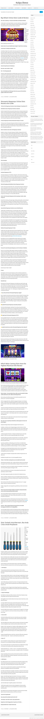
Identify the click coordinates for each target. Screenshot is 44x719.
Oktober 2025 (32, 34)
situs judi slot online (13, 96)
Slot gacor (32, 162)
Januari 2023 (32, 96)
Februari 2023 (32, 94)
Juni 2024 (32, 64)
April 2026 (32, 23)
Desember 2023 (33, 75)
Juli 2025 (31, 40)
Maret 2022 (32, 109)
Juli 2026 (31, 19)
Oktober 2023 (32, 79)
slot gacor (22, 57)
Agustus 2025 (32, 38)
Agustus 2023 (32, 83)
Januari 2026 (32, 29)
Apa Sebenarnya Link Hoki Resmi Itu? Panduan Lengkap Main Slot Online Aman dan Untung (36, 124)
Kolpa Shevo (22, 2)
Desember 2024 (33, 53)
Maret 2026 (32, 25)
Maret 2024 (32, 70)
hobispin (26, 500)
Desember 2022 (33, 98)
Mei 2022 (31, 105)
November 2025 (33, 32)
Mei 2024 (31, 66)
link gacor (32, 156)
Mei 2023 (31, 88)
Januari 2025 (32, 51)
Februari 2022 (32, 111)
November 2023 (33, 77)
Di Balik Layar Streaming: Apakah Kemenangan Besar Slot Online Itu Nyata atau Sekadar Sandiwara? (36, 133)
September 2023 (33, 81)
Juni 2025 (32, 42)
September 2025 (33, 36)
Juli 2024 (31, 62)
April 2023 (32, 90)
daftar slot (26, 546)
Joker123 (32, 153)
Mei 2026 (31, 21)
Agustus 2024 (32, 60)
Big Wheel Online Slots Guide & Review (15, 18)
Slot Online (6, 96)
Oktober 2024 (32, 57)
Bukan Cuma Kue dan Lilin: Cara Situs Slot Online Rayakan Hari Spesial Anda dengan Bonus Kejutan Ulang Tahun (36, 137)
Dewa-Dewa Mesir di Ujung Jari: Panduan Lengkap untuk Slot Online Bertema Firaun (36, 129)
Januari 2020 (32, 113)
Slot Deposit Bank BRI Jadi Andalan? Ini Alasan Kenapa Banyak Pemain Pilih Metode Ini (36, 120)
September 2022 (33, 103)
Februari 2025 (32, 49)
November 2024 (33, 55)
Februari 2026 (32, 27)
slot (31, 145)
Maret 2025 (32, 47)
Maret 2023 (32, 92)
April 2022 (32, 107)
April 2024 (32, 68)
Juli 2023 (31, 85)
